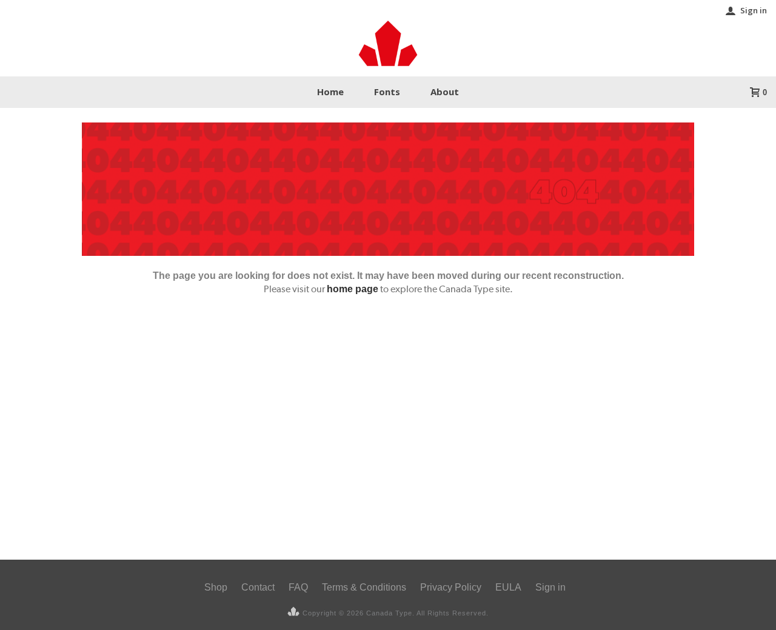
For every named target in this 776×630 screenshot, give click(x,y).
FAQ (298, 587)
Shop (215, 587)
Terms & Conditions (364, 587)
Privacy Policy (450, 587)
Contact (258, 587)
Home (330, 91)
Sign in (753, 10)
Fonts (387, 91)
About (444, 91)
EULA (508, 587)
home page (352, 289)
